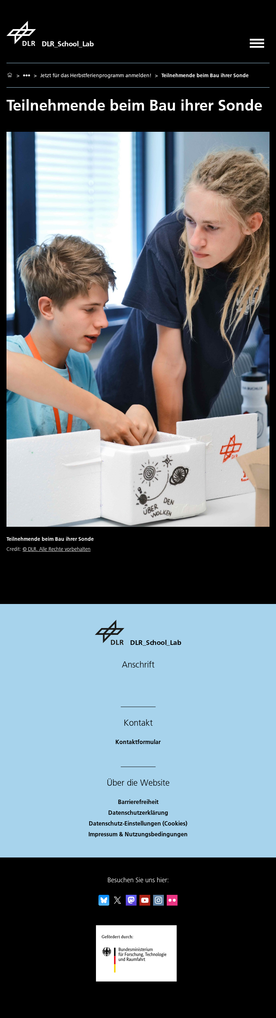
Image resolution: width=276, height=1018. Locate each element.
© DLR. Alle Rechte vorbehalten (57, 549)
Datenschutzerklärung (138, 812)
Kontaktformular (138, 741)
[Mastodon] (131, 903)
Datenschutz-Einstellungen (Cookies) (138, 823)
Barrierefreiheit (138, 801)
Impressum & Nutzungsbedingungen (138, 834)
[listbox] (26, 75)
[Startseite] (9, 75)
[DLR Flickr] (172, 903)
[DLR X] (117, 903)
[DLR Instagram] (158, 903)
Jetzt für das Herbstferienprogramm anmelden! (95, 75)
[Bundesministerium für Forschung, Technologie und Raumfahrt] (138, 980)
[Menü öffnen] (257, 41)
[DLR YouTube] (144, 903)
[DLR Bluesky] (103, 903)
